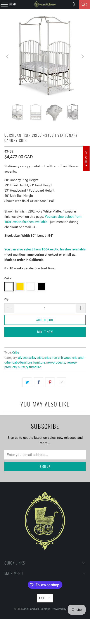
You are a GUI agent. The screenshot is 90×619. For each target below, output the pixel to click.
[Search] (74, 4)
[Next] (82, 56)
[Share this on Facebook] (38, 382)
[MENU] (2, 4)
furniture (39, 362)
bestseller (28, 357)
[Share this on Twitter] (27, 382)
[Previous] (7, 56)
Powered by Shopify (64, 608)
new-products (55, 362)
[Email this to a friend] (61, 382)
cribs (39, 357)
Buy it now (45, 331)
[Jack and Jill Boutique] (45, 4)
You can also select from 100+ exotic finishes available (44, 249)
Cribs (15, 352)
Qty (6, 299)
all (19, 357)
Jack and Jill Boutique (36, 608)
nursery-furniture (29, 367)
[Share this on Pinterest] (50, 382)
